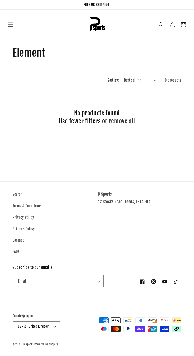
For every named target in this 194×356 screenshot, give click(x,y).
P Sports (28, 344)
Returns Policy (24, 229)
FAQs (16, 251)
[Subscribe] (97, 281)
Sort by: (113, 80)
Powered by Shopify (46, 344)
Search (18, 194)
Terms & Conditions (27, 206)
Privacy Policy (23, 217)
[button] (10, 24)
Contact (18, 240)
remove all (122, 121)
